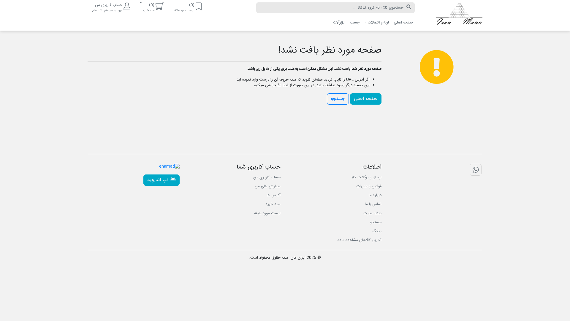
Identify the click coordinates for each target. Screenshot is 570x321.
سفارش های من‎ (268, 186)
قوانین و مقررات (369, 186)
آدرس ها (274, 195)
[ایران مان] (453, 15)
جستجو (338, 99)
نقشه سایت (372, 213)
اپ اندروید (158, 180)
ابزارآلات (339, 22)
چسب (355, 22)
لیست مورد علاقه (267, 213)
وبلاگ (376, 231)
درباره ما (375, 195)
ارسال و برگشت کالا (366, 177)
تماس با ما (373, 204)
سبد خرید (273, 204)
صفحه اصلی (403, 22)
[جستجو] (409, 7)
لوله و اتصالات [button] (378, 22)
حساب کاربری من (267, 177)
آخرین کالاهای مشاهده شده (359, 240)
